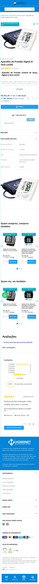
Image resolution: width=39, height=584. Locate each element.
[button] (34, 24)
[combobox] (19, 9)
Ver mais (19, 89)
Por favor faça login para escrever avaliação (18, 342)
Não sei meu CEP (9, 123)
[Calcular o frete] (31, 119)
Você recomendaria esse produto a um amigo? (17, 409)
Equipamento (4, 15)
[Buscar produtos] (32, 9)
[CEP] (15, 117)
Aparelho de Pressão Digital (17, 15)
